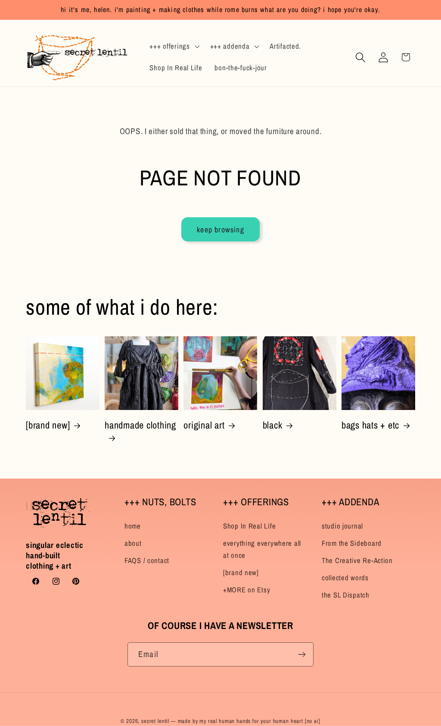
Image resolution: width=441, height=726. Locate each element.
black (273, 425)
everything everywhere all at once (262, 549)
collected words (345, 577)
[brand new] (48, 425)
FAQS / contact (146, 560)
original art (203, 425)
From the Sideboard (352, 543)
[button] (173, 46)
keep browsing (220, 229)
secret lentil (155, 721)
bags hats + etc (370, 425)
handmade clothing (140, 425)
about (133, 543)
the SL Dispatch (346, 595)
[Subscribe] (301, 654)
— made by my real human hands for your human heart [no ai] (245, 721)
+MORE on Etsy (246, 590)
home (132, 526)
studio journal (342, 526)
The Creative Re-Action (357, 560)
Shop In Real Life (249, 526)
